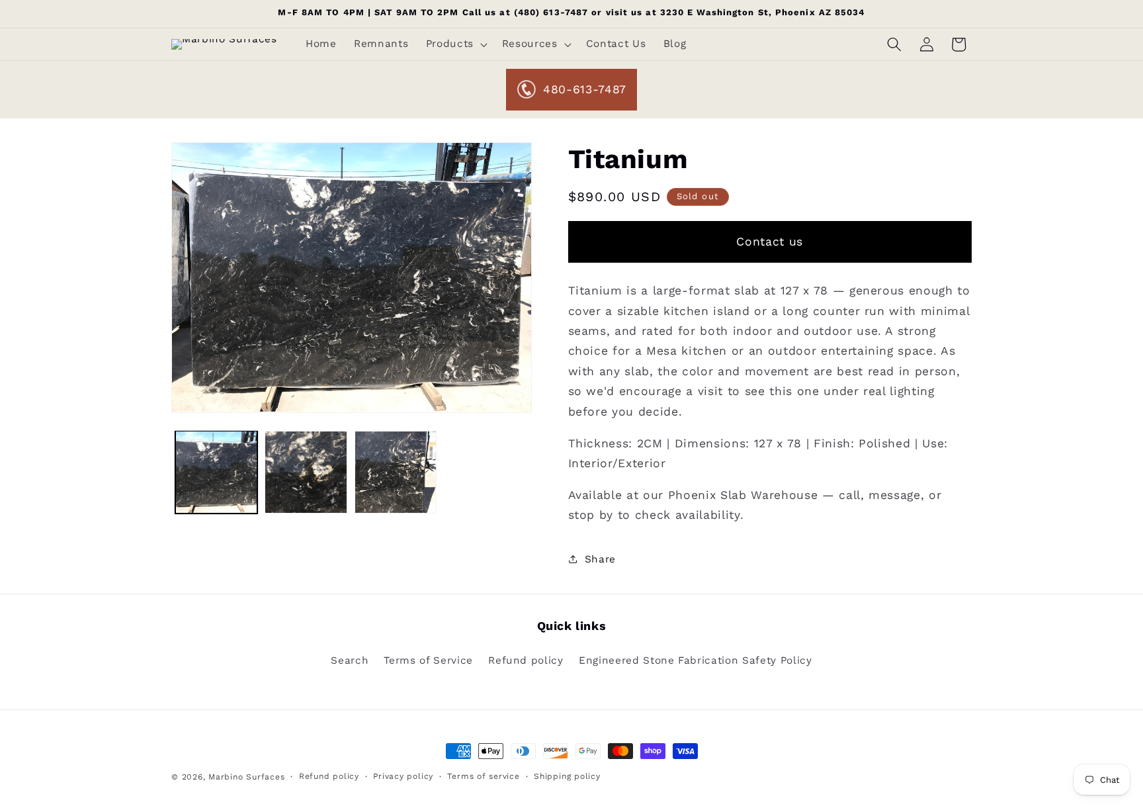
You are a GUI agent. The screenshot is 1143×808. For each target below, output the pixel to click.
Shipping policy (567, 776)
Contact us (769, 241)
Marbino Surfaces (246, 777)
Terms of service (483, 776)
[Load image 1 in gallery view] (216, 472)
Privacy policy (403, 776)
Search (349, 660)
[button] (455, 44)
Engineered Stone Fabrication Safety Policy (695, 660)
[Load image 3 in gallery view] (396, 472)
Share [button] (600, 558)
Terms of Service (428, 660)
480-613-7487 (584, 89)
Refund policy (526, 660)
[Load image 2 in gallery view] (306, 472)
